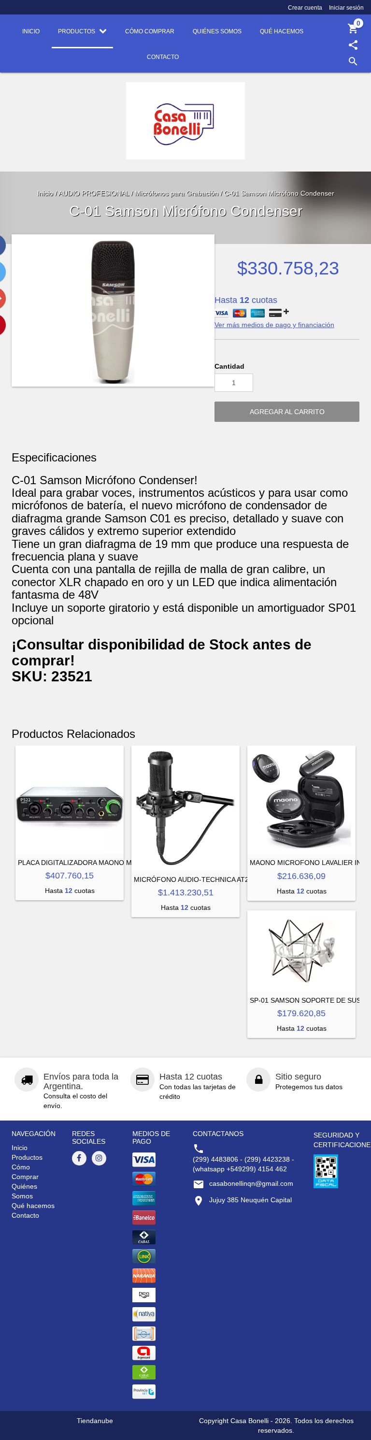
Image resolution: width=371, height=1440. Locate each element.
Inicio (45, 193)
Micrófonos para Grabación (176, 193)
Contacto (25, 1215)
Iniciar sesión (346, 7)
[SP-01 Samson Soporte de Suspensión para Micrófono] (301, 951)
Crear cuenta (305, 7)
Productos (27, 1157)
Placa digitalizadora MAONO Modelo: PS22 (97, 862)
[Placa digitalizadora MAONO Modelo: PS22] (69, 800)
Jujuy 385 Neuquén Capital (250, 1200)
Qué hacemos (33, 1206)
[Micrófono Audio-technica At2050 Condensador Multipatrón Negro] (185, 808)
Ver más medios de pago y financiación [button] (274, 325)
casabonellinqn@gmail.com (251, 1183)
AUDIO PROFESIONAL (93, 193)
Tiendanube (95, 1421)
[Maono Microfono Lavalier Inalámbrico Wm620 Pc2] (301, 800)
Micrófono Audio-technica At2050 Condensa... (223, 879)
